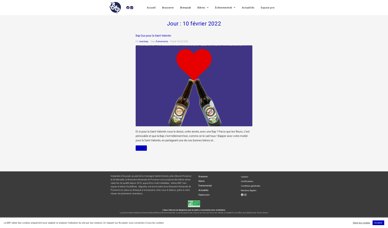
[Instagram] (245, 195)
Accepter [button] (378, 223)
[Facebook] (242, 195)
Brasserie (168, 7)
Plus (141, 148)
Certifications (247, 181)
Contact (244, 176)
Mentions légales (248, 190)
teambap (143, 41)
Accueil (151, 7)
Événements (162, 41)
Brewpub (185, 7)
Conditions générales (250, 185)
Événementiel (223, 7)
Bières (201, 7)
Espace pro (267, 7)
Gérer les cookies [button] (361, 222)
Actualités (248, 7)
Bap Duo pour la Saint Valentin (153, 35)
